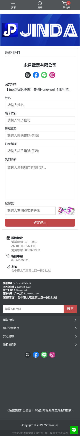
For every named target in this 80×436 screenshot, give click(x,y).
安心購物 (8, 336)
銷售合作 (8, 319)
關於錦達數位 (11, 328)
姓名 (8, 97)
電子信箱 (11, 113)
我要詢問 (11, 84)
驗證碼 (9, 203)
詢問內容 (11, 159)
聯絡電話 (11, 128)
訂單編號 (11, 143)
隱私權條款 (9, 344)
